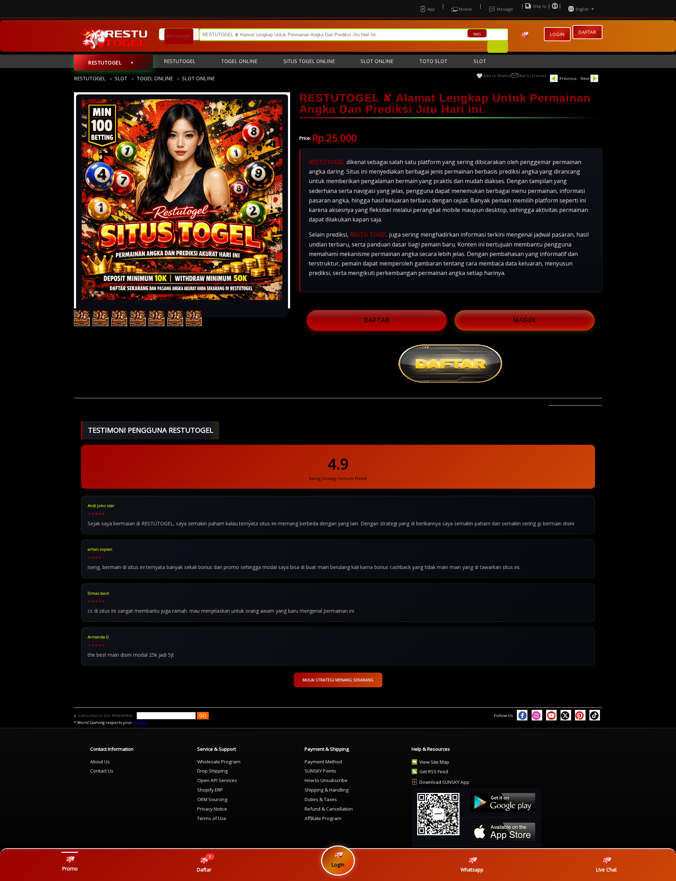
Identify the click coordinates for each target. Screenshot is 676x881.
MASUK (524, 320)
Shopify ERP (210, 790)
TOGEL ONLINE (155, 78)
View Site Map (434, 762)
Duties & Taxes (321, 799)
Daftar (587, 33)
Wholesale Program (218, 761)
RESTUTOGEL (90, 78)
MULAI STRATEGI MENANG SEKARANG (338, 679)
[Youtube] (551, 715)
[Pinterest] (580, 715)
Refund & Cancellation (329, 809)
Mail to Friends (532, 75)
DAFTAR (377, 320)
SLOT (121, 78)
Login (557, 34)
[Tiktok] (594, 715)
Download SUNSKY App (444, 782)
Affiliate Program (323, 818)
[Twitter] (566, 715)
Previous (567, 78)
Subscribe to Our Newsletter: (106, 715)
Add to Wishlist (497, 75)
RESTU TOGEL (369, 234)
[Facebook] (522, 715)
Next (585, 78)
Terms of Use (211, 818)
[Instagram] (537, 715)
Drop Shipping (212, 771)
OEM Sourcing (212, 799)
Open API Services (217, 780)
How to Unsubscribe (326, 780)
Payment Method (323, 761)
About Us (100, 761)
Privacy (141, 722)
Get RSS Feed (433, 771)
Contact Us (101, 771)
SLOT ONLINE (198, 78)
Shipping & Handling (327, 790)
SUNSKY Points (320, 771)
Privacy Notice (212, 809)
